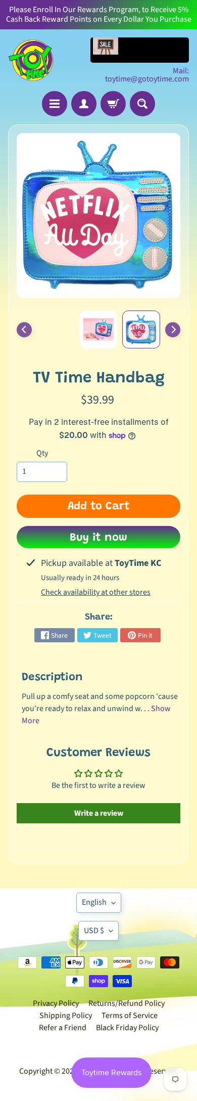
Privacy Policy (56, 1003)
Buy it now (98, 538)
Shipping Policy (65, 1015)
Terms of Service (130, 1015)
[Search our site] (142, 103)
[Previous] (24, 329)
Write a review (98, 813)
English (94, 902)
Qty (42, 453)
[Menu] (54, 103)
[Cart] (113, 103)
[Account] (83, 103)
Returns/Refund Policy (126, 1003)
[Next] (172, 329)
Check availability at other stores (96, 592)
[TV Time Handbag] (141, 329)
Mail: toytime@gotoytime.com (147, 75)
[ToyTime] (31, 60)
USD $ (94, 930)
